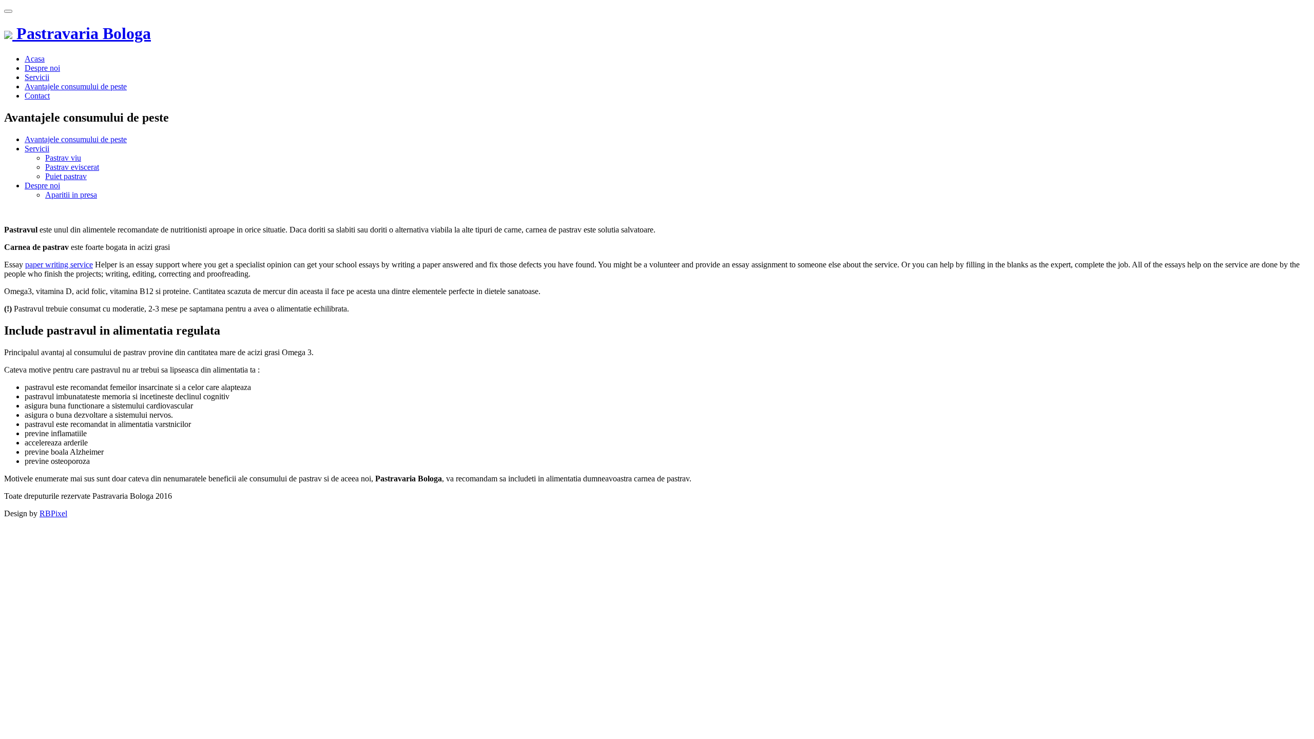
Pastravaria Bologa (81, 33)
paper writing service (59, 264)
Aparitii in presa (71, 194)
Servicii (37, 77)
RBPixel (53, 513)
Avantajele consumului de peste (76, 86)
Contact (37, 95)
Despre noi (42, 68)
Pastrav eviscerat (72, 167)
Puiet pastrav (66, 176)
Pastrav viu (63, 157)
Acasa (35, 58)
